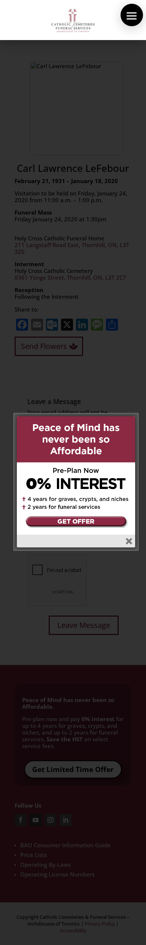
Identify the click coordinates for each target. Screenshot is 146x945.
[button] (132, 15)
